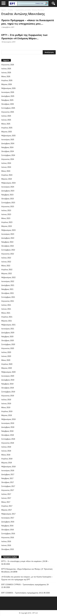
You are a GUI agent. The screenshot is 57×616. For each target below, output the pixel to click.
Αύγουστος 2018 (7, 443)
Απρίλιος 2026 (6, 80)
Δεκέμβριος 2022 (7, 238)
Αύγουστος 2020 (7, 348)
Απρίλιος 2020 (6, 364)
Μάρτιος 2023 (6, 226)
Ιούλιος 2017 (6, 494)
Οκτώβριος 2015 (7, 549)
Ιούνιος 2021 (6, 309)
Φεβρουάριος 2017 (8, 514)
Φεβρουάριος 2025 (8, 136)
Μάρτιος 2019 (6, 415)
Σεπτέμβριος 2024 (8, 155)
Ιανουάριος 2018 (7, 471)
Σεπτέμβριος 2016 (8, 534)
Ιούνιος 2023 (6, 214)
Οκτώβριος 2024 (7, 151)
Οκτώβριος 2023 (7, 199)
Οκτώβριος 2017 (7, 482)
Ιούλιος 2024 (6, 163)
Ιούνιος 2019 (6, 404)
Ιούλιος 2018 (6, 447)
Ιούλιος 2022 (6, 258)
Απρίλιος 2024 (6, 175)
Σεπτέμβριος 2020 (8, 344)
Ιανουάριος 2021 (7, 329)
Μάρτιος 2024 (6, 179)
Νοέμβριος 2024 (7, 147)
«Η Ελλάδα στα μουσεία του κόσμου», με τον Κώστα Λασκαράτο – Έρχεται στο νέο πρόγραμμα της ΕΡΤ (27, 578)
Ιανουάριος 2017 (7, 518)
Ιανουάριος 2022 (7, 281)
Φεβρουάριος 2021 (8, 325)
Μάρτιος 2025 (6, 132)
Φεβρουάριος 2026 (8, 88)
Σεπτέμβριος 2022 (8, 250)
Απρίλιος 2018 (6, 459)
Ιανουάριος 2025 (7, 140)
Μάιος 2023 (5, 218)
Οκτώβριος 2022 (7, 246)
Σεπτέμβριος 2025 (8, 108)
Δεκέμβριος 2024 (7, 143)
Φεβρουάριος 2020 (8, 372)
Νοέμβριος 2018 (7, 431)
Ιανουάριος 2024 (7, 187)
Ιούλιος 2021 (6, 305)
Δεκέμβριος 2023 (7, 191)
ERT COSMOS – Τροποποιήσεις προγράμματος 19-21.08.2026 (25, 593)
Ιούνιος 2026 (6, 73)
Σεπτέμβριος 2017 (8, 486)
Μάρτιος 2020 (6, 368)
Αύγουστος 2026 (7, 65)
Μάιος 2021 (5, 313)
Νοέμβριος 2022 (7, 242)
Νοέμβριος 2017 (7, 478)
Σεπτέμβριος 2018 (8, 439)
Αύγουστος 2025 (7, 112)
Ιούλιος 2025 (6, 116)
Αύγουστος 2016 (7, 538)
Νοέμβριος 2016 (7, 526)
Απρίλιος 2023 (6, 222)
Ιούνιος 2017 (6, 498)
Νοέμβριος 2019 (7, 384)
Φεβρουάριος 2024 (8, 183)
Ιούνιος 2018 (6, 451)
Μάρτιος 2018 (6, 463)
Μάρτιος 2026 (6, 84)
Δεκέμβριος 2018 (7, 427)
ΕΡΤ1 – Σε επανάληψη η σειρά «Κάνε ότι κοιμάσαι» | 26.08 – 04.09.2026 (25, 562)
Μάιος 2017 (5, 502)
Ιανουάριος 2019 (7, 423)
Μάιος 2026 (5, 76)
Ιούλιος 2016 (6, 541)
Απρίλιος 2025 (6, 128)
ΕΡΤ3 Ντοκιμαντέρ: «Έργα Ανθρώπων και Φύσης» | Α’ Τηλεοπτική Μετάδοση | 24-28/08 (26, 570)
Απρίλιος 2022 (6, 270)
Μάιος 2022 (5, 266)
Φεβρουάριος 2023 (8, 230)
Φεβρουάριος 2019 (8, 419)
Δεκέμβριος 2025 (7, 96)
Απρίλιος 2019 (6, 411)
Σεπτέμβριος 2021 (8, 297)
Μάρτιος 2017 (6, 510)
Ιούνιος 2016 (6, 545)
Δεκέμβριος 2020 (7, 333)
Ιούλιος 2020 (6, 352)
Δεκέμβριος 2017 (7, 474)
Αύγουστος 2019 (7, 396)
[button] (53, 3)
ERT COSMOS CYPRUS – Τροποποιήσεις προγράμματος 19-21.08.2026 (25, 586)
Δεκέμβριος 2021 (7, 285)
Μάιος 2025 (5, 124)
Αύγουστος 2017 (7, 490)
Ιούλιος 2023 (6, 210)
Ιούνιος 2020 (6, 356)
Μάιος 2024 (5, 171)
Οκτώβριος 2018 (7, 435)
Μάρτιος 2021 (6, 321)
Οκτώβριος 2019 (7, 388)
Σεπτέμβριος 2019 (8, 392)
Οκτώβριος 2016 (7, 530)
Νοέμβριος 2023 (7, 195)
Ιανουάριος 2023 (7, 234)
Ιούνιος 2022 (6, 262)
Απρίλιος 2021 (6, 317)
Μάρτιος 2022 (6, 274)
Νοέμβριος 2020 (7, 337)
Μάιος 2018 (5, 455)
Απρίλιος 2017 (6, 506)
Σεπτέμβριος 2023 (8, 203)
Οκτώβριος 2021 (7, 293)
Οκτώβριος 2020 (7, 340)
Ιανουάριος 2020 (7, 376)
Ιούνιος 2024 (6, 167)
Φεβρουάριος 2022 (8, 277)
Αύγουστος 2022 (7, 254)
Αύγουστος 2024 (7, 159)
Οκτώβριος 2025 (7, 104)
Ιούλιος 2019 (6, 400)
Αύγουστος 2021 (7, 301)
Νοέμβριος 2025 (7, 100)
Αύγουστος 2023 (7, 207)
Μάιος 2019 (5, 407)
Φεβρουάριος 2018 (8, 467)
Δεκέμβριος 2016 (7, 522)
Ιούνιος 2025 (6, 120)
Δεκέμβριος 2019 (7, 380)
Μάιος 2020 (5, 360)
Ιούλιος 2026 (6, 69)
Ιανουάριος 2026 (7, 92)
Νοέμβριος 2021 (7, 289)
